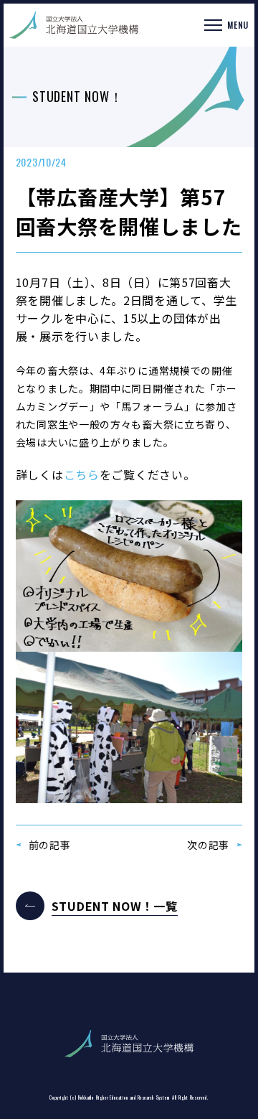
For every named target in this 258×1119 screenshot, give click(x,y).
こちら (82, 474)
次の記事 (208, 845)
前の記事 (50, 845)
